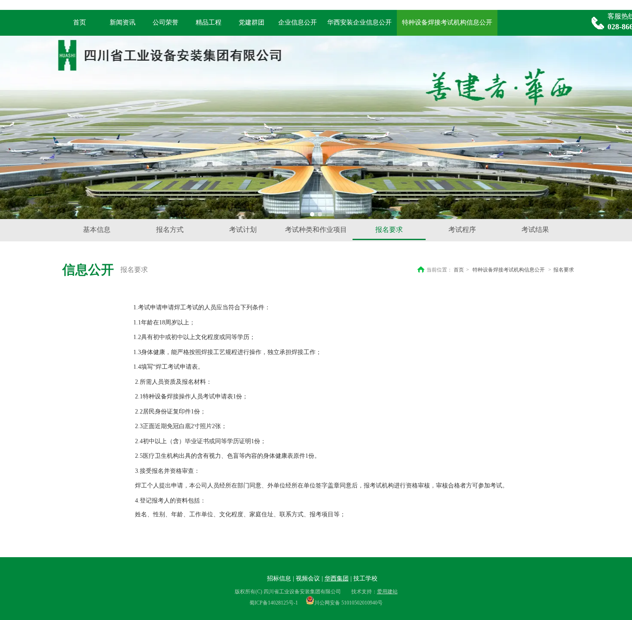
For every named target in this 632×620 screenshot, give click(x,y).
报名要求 (563, 270)
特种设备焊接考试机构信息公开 (508, 270)
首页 (459, 270)
